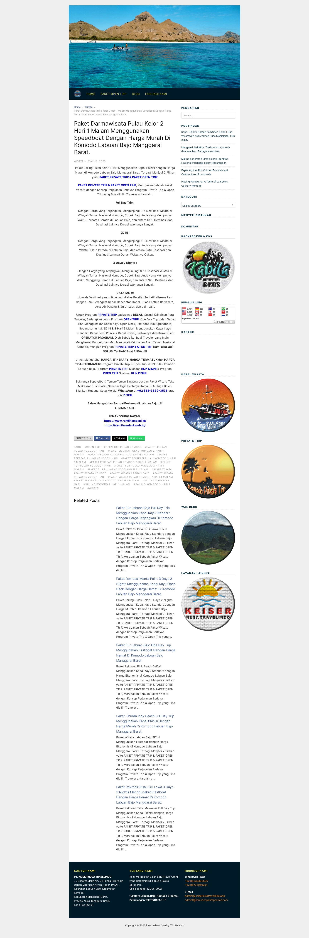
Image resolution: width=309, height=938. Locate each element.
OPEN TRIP (131, 319)
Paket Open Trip (113, 94)
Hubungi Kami (156, 94)
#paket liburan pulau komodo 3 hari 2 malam (120, 454)
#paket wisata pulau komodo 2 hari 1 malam (140, 476)
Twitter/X (120, 438)
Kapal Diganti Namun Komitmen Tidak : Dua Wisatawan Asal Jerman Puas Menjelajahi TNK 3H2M (208, 135)
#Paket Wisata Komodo (90, 473)
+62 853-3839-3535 (152, 390)
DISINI (127, 395)
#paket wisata (162, 469)
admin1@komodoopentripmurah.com (206, 899)
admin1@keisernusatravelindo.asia (205, 895)
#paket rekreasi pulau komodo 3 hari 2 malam (123, 462)
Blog (136, 94)
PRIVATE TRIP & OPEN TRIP (133, 346)
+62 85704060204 (196, 884)
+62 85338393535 (196, 880)
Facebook (103, 438)
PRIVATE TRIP (107, 314)
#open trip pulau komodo (123, 447)
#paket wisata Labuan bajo (129, 473)
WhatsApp (137, 438)
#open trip (92, 447)
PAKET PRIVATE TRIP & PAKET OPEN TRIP (107, 185)
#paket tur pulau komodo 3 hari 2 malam (117, 469)
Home (91, 94)
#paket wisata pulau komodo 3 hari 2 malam (106, 480)
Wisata (88, 106)
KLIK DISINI (148, 369)
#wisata (93, 488)
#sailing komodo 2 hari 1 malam (107, 484)
